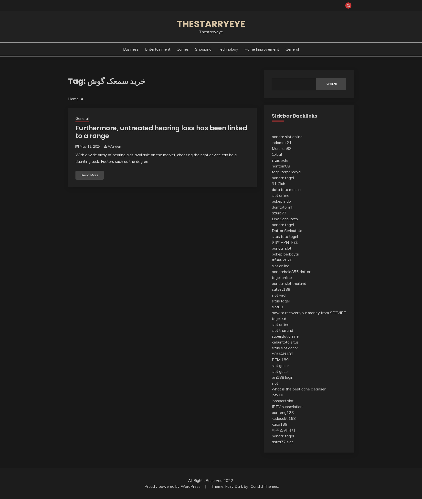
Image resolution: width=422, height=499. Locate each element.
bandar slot (281, 248)
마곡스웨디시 (283, 430)
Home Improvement (261, 49)
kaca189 (279, 424)
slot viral (279, 295)
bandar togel (283, 177)
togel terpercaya (286, 171)
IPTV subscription (287, 406)
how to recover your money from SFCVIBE (309, 312)
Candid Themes (264, 486)
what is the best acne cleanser (299, 389)
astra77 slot (282, 441)
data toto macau (286, 189)
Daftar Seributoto (287, 230)
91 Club (278, 183)
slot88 (277, 306)
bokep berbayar (285, 254)
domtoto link (282, 207)
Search (331, 84)
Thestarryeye (211, 24)
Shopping (203, 49)
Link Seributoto (285, 218)
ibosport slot (283, 400)
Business (131, 49)
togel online (282, 277)
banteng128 (283, 412)
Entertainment (157, 49)
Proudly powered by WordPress (173, 486)
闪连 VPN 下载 (285, 242)
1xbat (277, 154)
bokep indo (281, 201)
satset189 (281, 289)
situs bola (280, 160)
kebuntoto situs (285, 342)
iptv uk (277, 394)
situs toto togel (285, 236)
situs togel (281, 301)
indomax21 (282, 142)
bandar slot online (287, 136)
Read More (89, 175)
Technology (228, 49)
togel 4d (279, 318)
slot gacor (280, 365)
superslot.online (285, 336)
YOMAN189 (282, 353)
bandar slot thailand (289, 283)
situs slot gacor (285, 347)
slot (275, 383)
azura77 (279, 213)
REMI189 (280, 359)
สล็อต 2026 (282, 259)
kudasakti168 (284, 418)
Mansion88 (282, 148)
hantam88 (281, 166)
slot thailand (282, 330)
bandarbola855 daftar (291, 271)
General (292, 49)
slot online (280, 195)
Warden (114, 146)
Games (183, 49)
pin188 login (282, 377)
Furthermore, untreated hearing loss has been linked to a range (161, 132)
